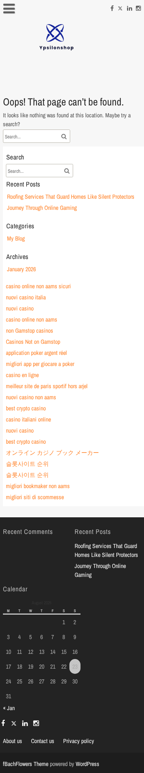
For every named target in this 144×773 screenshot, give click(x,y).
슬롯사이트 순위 (27, 464)
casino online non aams (31, 319)
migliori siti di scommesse (35, 497)
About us (12, 741)
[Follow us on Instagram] (138, 7)
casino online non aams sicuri (38, 286)
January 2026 (21, 269)
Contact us (42, 741)
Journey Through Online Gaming (42, 208)
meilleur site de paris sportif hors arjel (47, 386)
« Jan (9, 708)
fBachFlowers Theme (25, 764)
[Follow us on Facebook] (112, 7)
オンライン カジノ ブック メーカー (52, 452)
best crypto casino (26, 408)
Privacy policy (78, 741)
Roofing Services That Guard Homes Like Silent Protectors (70, 196)
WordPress (87, 764)
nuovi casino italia (26, 297)
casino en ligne (22, 375)
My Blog (16, 238)
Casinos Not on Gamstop (33, 341)
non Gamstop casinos (29, 330)
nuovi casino (20, 308)
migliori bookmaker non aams (38, 486)
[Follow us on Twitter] (120, 7)
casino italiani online (28, 419)
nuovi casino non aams (31, 397)
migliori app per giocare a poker (40, 364)
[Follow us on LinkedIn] (129, 7)
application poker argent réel (36, 353)
